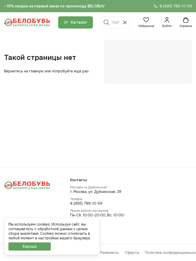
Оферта (132, 252)
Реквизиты (109, 252)
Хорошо (29, 246)
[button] (146, 22)
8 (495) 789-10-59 (86, 203)
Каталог (79, 22)
